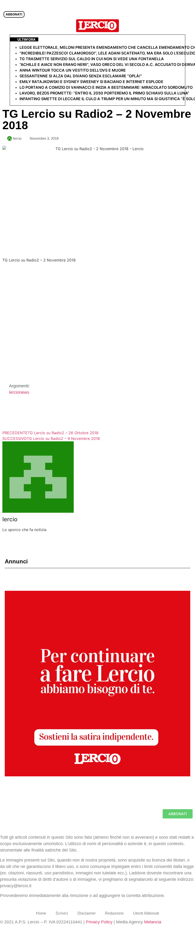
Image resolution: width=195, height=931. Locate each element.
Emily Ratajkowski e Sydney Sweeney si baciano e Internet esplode (91, 81)
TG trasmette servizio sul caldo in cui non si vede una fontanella (92, 58)
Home (41, 913)
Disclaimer (87, 913)
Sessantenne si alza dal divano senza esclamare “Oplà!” (81, 76)
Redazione (114, 913)
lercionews (19, 392)
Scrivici (62, 913)
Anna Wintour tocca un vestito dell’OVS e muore (73, 70)
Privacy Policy (99, 922)
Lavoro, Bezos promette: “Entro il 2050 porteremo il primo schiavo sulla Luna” (104, 93)
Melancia (152, 922)
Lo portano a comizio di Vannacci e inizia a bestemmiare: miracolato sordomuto (107, 87)
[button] (189, 26)
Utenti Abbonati (146, 913)
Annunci (16, 561)
